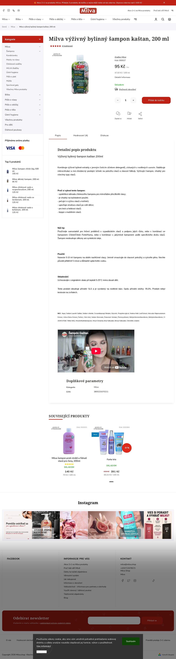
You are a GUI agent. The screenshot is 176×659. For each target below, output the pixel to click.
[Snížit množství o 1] (118, 100)
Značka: (120, 57)
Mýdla (9, 81)
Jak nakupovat (70, 579)
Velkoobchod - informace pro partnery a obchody (85, 586)
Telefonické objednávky (74, 594)
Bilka (7, 94)
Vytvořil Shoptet (168, 655)
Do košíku (62, 441)
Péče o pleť (11, 76)
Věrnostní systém (71, 575)
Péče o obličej (11, 104)
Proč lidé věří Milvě (161, 10)
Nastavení (42, 652)
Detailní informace (122, 77)
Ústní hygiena (12, 72)
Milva (7, 46)
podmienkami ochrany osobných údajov (55, 623)
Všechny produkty (13, 119)
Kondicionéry (11, 55)
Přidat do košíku (156, 100)
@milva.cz (153, 581)
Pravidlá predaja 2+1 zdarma (158, 640)
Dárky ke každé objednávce (75, 572)
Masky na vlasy (12, 59)
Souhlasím (131, 641)
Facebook (3, 10)
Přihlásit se (152, 620)
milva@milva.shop (128, 564)
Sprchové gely (12, 85)
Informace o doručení (73, 583)
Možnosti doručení (127, 89)
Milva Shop (125, 570)
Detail (76, 441)
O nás (8, 640)
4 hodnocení (67, 46)
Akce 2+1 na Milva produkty (139, 10)
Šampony (10, 51)
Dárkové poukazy (13, 129)
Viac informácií (43, 646)
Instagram (8, 10)
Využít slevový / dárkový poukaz (77, 590)
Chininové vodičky (14, 64)
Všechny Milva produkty (16, 89)
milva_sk (129, 581)
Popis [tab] (58, 135)
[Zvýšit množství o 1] (133, 100)
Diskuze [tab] (105, 135)
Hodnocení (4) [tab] (80, 135)
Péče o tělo (10, 109)
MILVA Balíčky (12, 68)
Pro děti (9, 124)
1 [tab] (111, 481)
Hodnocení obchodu (25, 640)
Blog (66, 597)
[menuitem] (7, 19)
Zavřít (162, 122)
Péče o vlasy (11, 99)
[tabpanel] (69, 452)
